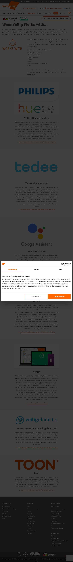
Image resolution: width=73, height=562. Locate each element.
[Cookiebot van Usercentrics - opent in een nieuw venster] (62, 264)
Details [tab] (36, 269)
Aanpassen (35, 296)
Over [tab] (60, 269)
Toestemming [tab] (12, 269)
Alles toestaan (59, 296)
